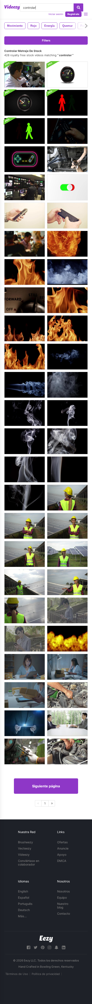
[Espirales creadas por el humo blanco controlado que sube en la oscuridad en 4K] (24, 441)
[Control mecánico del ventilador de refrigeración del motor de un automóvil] (67, 751)
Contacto (63, 913)
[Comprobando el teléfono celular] (67, 610)
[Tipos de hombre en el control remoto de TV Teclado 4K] (67, 216)
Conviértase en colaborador (28, 862)
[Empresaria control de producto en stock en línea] (24, 667)
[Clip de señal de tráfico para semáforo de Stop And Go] (67, 103)
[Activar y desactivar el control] (67, 187)
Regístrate (73, 14)
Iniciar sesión (56, 14)
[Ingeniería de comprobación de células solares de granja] (67, 498)
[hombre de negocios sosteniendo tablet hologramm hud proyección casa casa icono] (24, 723)
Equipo (62, 897)
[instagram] (49, 947)
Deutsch (24, 910)
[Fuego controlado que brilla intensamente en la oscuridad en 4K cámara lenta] (24, 272)
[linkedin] (63, 947)
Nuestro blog (62, 905)
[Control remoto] (67, 131)
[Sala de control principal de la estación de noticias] (24, 187)
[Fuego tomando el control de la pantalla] (67, 639)
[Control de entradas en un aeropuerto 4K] (24, 244)
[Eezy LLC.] (46, 939)
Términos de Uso (16, 974)
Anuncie (62, 848)
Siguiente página (46, 786)
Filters (46, 40)
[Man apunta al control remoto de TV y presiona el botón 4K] (24, 216)
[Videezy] (12, 7)
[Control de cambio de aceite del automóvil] (67, 159)
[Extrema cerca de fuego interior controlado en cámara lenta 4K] (67, 300)
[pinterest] (42, 947)
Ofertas (62, 842)
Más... (22, 916)
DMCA (61, 861)
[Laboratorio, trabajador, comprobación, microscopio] (24, 75)
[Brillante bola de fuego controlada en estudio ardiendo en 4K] (67, 244)
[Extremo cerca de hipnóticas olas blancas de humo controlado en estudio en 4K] (67, 441)
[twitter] (35, 947)
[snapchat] (56, 947)
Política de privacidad (46, 974)
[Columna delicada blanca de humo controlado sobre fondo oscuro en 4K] (67, 469)
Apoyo (61, 854)
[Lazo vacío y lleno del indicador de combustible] (67, 75)
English (23, 891)
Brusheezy (25, 842)
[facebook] (28, 947)
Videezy (24, 854)
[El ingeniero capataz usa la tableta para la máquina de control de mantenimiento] (24, 751)
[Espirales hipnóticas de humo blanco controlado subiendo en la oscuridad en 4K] (67, 413)
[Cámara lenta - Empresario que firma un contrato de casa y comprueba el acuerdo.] (67, 723)
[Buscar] (78, 7)
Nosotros (63, 891)
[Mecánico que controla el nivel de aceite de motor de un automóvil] (67, 695)
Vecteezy (24, 848)
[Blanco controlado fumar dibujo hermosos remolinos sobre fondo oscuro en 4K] (67, 385)
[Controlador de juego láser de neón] (24, 159)
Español (23, 897)
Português (25, 904)
